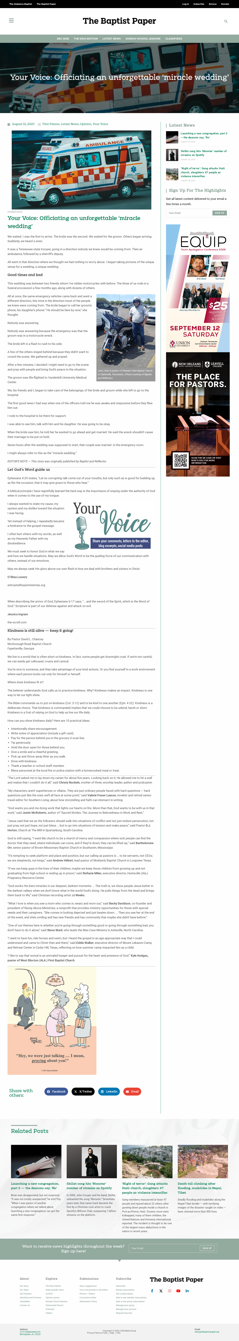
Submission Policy (88, 1301)
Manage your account (126, 1309)
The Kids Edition (86, 38)
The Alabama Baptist (20, 4)
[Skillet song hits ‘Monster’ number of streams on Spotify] (172, 155)
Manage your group (125, 1305)
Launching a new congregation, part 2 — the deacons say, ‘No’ (204, 135)
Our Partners (25, 1294)
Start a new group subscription (130, 1301)
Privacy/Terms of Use (97, 1333)
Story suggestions (88, 1286)
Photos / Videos (87, 1294)
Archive (49, 1294)
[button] (226, 21)
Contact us (25, 1305)
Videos (49, 1313)
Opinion (85, 124)
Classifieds (173, 38)
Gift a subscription (124, 1294)
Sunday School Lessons (143, 38)
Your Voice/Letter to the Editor (94, 1290)
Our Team (24, 1290)
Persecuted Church (55, 1305)
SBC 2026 (63, 38)
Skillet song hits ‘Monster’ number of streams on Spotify (204, 153)
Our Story (24, 1286)
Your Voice (100, 124)
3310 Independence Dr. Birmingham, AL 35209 (30, 1333)
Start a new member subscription (131, 1297)
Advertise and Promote (30, 1297)
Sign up (219, 213)
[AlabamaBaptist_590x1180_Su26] (198, 288)
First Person (51, 124)
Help (112, 1333)
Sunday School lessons (56, 1301)
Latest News (112, 38)
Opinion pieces (52, 1297)
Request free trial (124, 1313)
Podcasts (50, 1309)
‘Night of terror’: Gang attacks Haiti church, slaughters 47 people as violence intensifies (203, 172)
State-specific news (55, 1290)
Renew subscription (125, 1290)
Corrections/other (88, 1297)
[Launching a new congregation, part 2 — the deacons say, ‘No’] (172, 137)
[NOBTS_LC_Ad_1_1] (198, 414)
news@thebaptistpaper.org (207, 1332)
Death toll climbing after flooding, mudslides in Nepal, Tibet (200, 1188)
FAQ (118, 1333)
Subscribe (120, 1286)
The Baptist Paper (46, 4)
